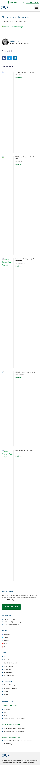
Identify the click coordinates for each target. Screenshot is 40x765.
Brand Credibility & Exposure (11, 724)
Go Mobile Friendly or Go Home (24, 451)
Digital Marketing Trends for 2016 (25, 372)
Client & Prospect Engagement (11, 737)
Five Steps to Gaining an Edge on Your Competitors (26, 260)
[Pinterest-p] (2, 647)
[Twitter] (2, 637)
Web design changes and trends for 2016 (25, 158)
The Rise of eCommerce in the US (25, 72)
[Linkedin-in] (2, 640)
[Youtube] (2, 644)
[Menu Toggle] (36, 7)
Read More (19, 77)
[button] (4, 58)
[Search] (23, 2)
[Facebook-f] (2, 634)
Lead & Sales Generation (9, 705)
